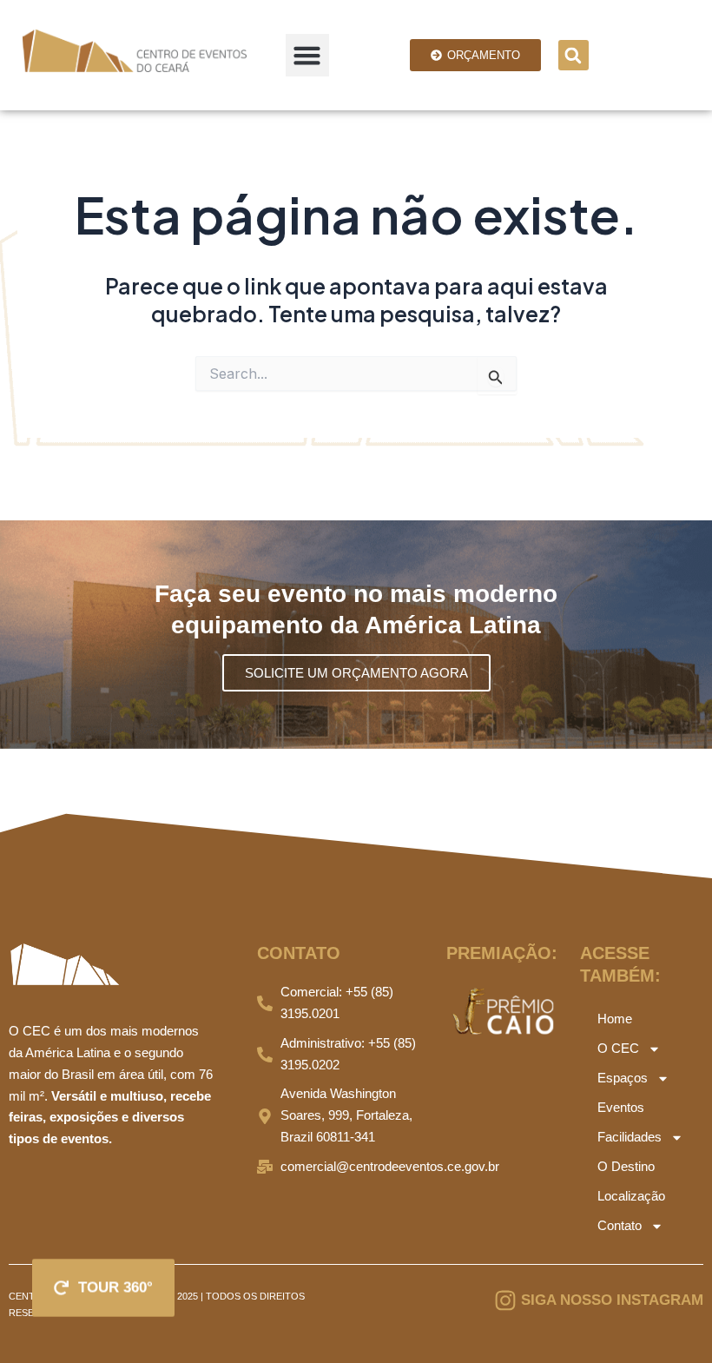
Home (614, 1018)
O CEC (618, 1048)
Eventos (620, 1107)
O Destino (626, 1166)
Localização (631, 1195)
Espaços (622, 1077)
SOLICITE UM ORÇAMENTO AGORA (356, 672)
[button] (307, 55)
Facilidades (629, 1136)
